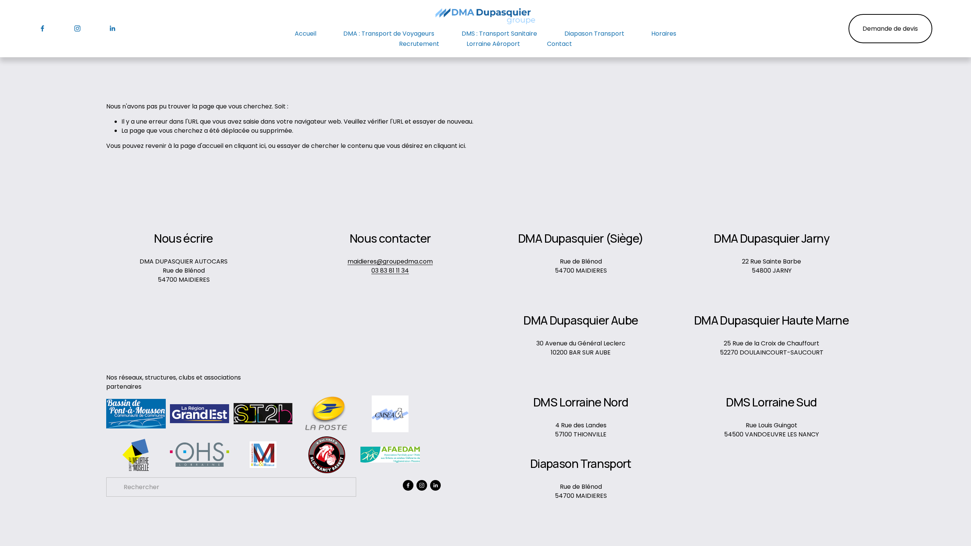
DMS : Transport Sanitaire (499, 33)
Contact (559, 43)
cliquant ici (250, 145)
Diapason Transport (594, 33)
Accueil (305, 33)
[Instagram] (77, 28)
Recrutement (419, 43)
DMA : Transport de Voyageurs (388, 33)
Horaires (663, 33)
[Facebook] (42, 28)
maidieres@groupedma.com (390, 261)
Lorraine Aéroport (493, 43)
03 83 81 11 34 (390, 270)
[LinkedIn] (112, 28)
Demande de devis (890, 28)
